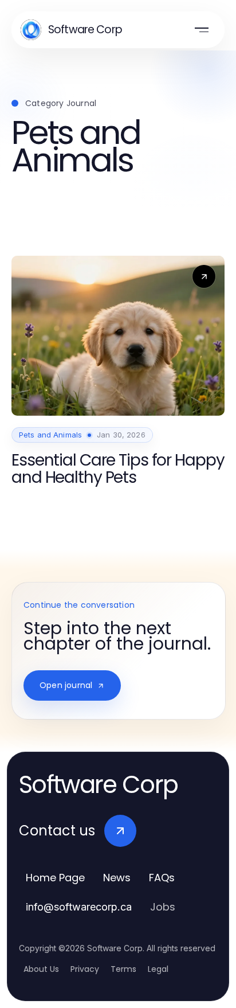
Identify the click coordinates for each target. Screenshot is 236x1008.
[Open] (201, 29)
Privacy (84, 969)
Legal (158, 969)
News (117, 877)
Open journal (66, 685)
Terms (123, 969)
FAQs (162, 877)
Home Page (55, 877)
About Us (41, 969)
